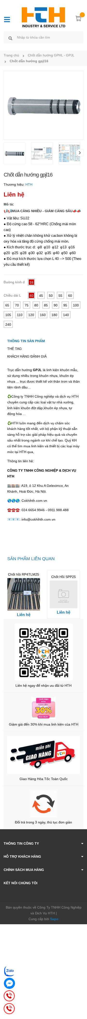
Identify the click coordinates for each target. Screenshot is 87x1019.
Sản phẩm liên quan (31, 558)
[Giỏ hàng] (78, 19)
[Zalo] (9, 971)
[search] (10, 38)
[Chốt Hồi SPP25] (63, 594)
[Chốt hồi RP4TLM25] (23, 594)
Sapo (54, 919)
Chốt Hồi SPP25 (63, 577)
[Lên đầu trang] (79, 996)
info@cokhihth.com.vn (38, 519)
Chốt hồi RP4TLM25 (23, 574)
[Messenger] (9, 983)
